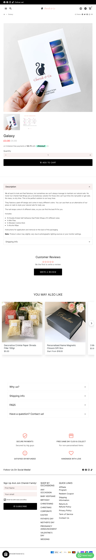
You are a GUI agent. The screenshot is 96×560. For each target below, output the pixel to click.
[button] (91, 323)
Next (89, 67)
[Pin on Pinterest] (87, 14)
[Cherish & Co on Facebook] (4, 2)
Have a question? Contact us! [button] (26, 413)
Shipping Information (64, 498)
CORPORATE (46, 511)
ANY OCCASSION (46, 491)
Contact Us (64, 518)
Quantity (7, 151)
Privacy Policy (65, 510)
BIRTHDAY (45, 500)
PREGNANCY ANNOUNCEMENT (49, 527)
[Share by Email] (91, 14)
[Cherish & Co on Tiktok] (13, 2)
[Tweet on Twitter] (84, 14)
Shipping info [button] (17, 395)
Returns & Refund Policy (65, 505)
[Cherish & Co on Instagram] (10, 2)
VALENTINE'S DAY (46, 534)
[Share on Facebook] (82, 14)
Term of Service (66, 514)
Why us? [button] (14, 386)
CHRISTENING (47, 504)
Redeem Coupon (66, 493)
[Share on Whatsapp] (89, 14)
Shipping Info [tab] (12, 242)
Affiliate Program (63, 488)
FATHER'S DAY (47, 518)
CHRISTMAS (46, 507)
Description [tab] (11, 187)
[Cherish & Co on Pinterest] (7, 2)
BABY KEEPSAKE (48, 496)
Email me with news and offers (17, 500)
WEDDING (45, 539)
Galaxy (10, 14)
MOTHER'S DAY (47, 522)
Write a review (48, 272)
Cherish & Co (20, 554)
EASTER (44, 515)
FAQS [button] (12, 404)
